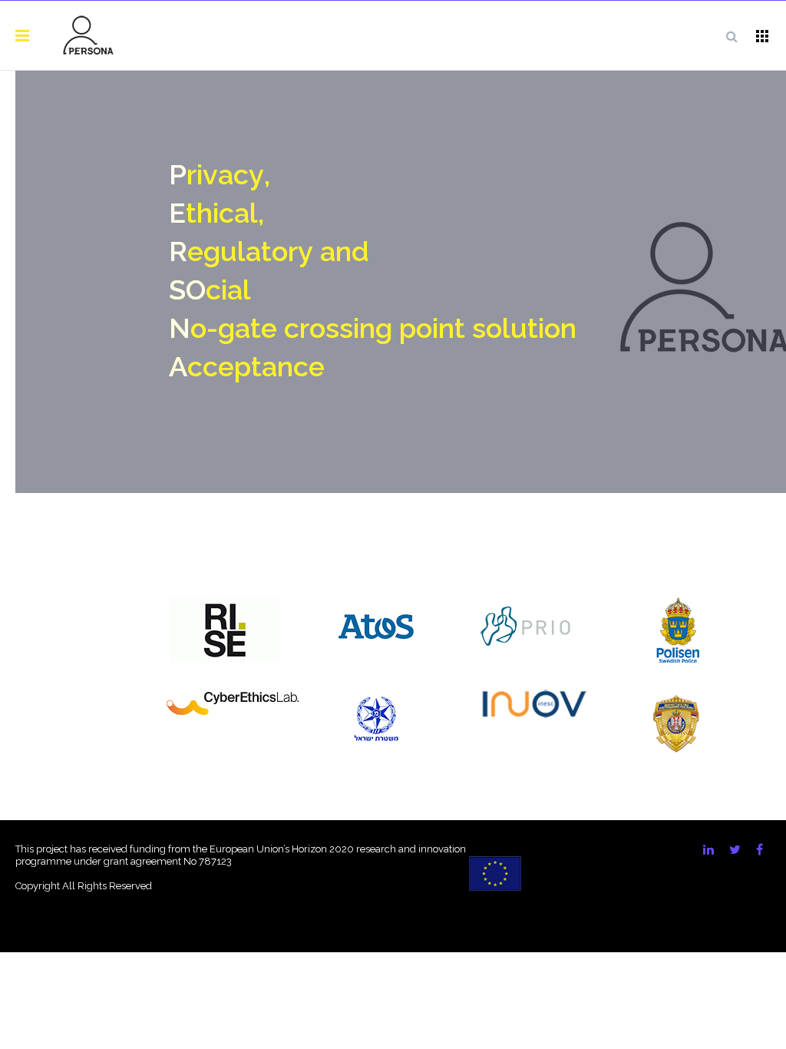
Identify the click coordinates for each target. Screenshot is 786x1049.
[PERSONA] (88, 35)
